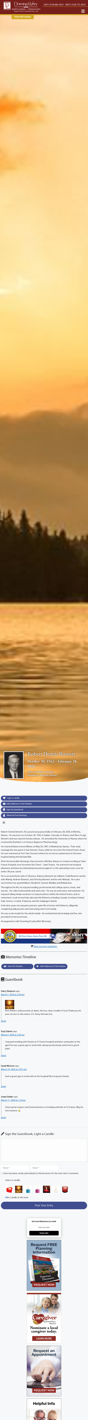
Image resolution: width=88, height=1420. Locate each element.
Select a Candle (12, 1180)
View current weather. (45, 946)
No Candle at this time (17, 1197)
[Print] (4, 823)
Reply (3, 1021)
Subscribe (44, 1233)
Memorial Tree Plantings (16, 815)
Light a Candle (13, 798)
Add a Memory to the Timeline (19, 804)
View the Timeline (14, 966)
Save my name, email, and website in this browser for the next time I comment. (41, 1173)
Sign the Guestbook (14, 810)
